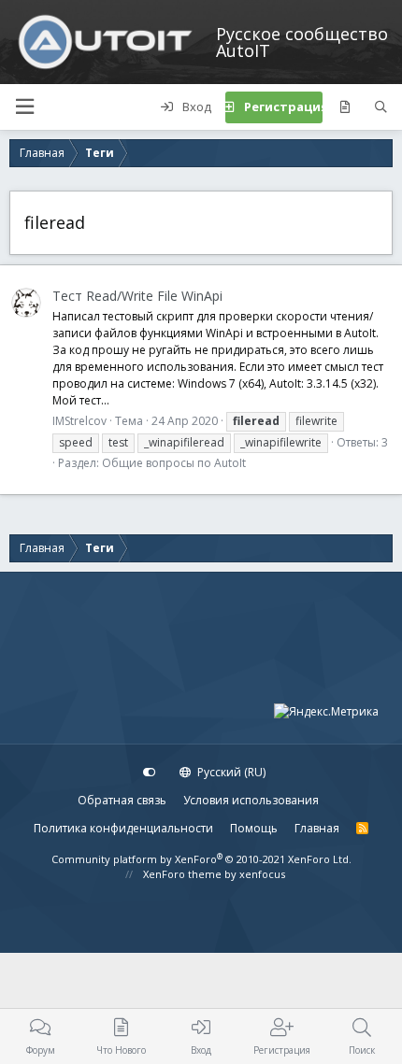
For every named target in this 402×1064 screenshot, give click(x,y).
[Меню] (24, 107)
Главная (316, 828)
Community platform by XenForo (201, 859)
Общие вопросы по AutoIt (174, 463)
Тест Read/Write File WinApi (137, 296)
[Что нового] (344, 107)
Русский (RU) (230, 772)
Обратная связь (122, 800)
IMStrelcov (79, 421)
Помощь (254, 828)
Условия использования (251, 800)
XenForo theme (182, 874)
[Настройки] (149, 773)
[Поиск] (381, 107)
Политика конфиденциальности (123, 828)
